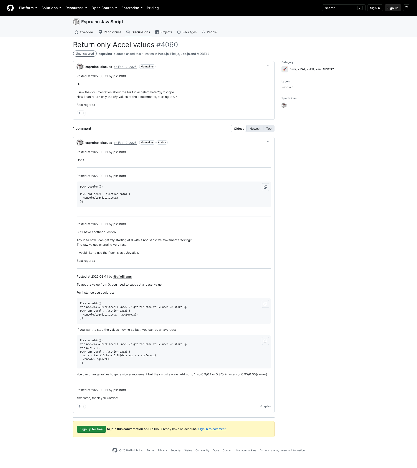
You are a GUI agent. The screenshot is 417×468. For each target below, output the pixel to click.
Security (175, 450)
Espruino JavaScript (102, 21)
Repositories (112, 32)
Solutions (49, 8)
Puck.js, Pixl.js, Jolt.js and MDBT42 (183, 54)
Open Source (102, 8)
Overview (86, 32)
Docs (216, 450)
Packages (189, 32)
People (212, 32)
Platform (26, 8)
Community (202, 450)
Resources (75, 8)
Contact (227, 450)
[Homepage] (10, 7)
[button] (267, 65)
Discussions (141, 32)
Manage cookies (246, 450)
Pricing (153, 8)
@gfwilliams (122, 276)
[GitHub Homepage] (114, 450)
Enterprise (130, 8)
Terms (150, 450)
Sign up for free (91, 429)
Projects (166, 32)
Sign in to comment (212, 429)
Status (188, 450)
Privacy (162, 450)
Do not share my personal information (282, 450)
